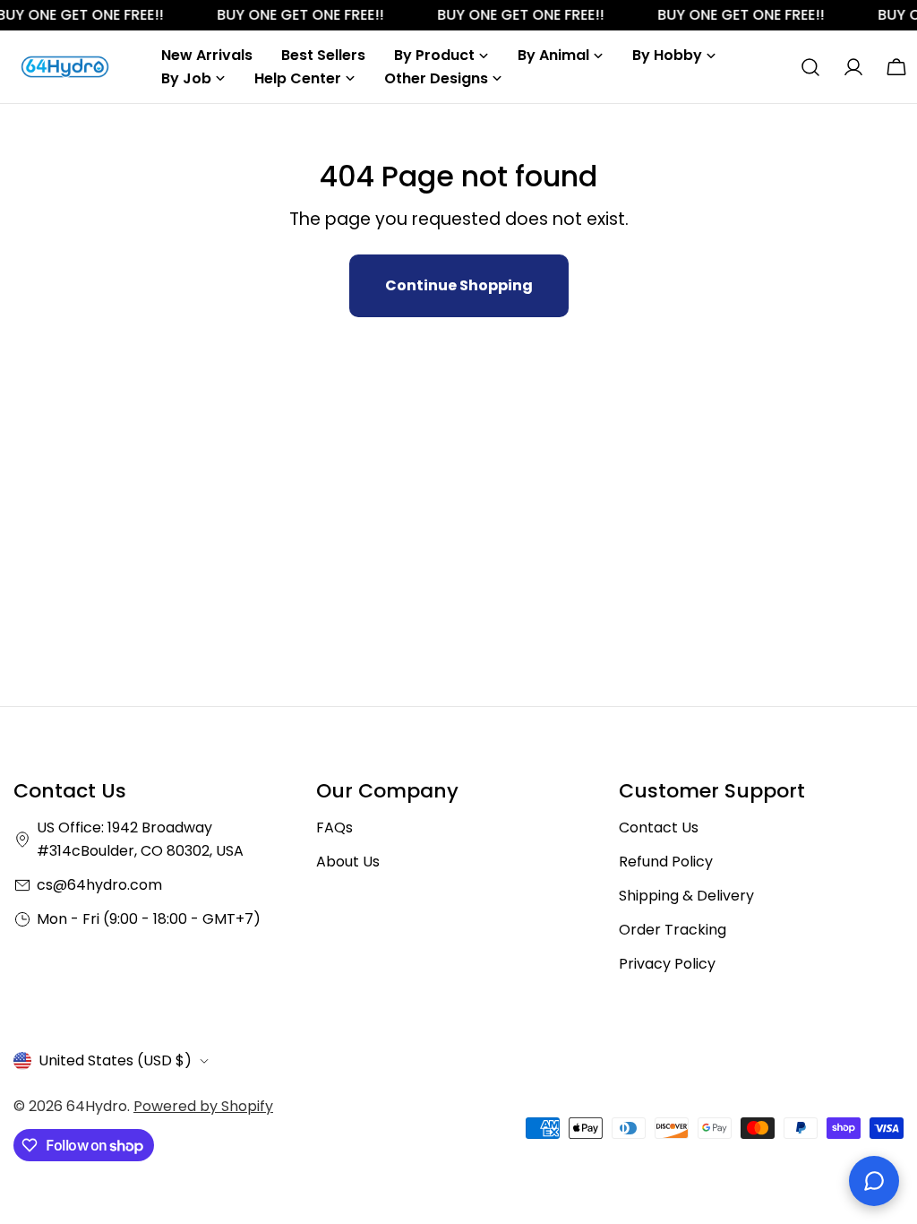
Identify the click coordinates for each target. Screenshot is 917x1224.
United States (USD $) (115, 1060)
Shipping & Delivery (686, 895)
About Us (348, 861)
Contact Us (658, 827)
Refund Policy (666, 861)
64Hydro (96, 1106)
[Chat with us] (874, 1181)
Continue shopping (459, 285)
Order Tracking (672, 929)
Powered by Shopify (203, 1106)
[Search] (810, 67)
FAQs (334, 827)
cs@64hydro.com (99, 885)
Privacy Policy (667, 963)
